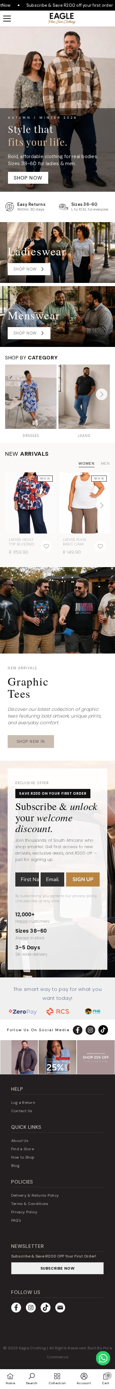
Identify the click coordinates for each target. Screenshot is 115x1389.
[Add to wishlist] (46, 546)
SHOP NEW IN (31, 741)
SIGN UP (83, 879)
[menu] (7, 18)
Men (105, 463)
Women (87, 463)
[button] (101, 394)
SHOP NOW (28, 178)
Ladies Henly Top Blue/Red (21, 542)
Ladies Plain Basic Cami (75, 542)
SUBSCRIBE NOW (58, 1268)
